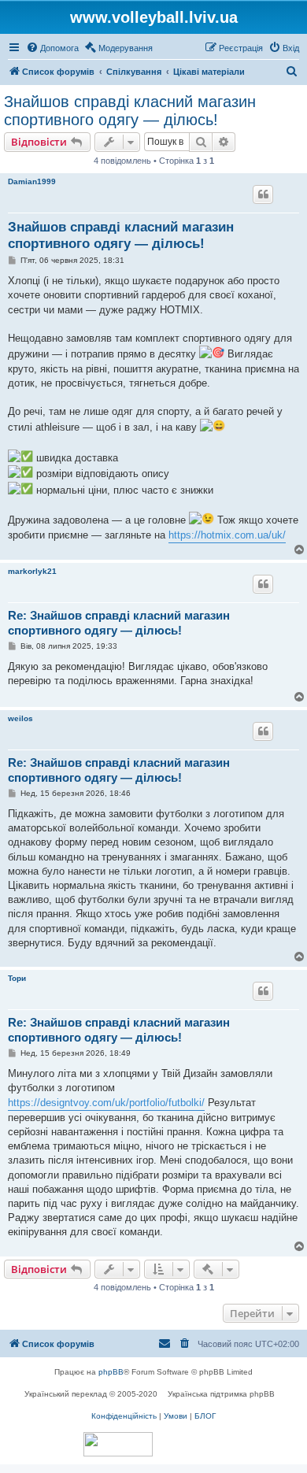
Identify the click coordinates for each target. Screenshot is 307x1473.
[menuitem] (52, 48)
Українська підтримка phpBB (221, 1394)
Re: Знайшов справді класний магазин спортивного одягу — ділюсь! (119, 623)
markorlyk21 (32, 571)
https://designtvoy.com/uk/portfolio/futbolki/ (106, 1102)
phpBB (111, 1372)
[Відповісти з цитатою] (263, 194)
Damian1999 (32, 181)
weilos (20, 718)
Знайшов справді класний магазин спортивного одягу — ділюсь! (130, 110)
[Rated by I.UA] (118, 1444)
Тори (17, 978)
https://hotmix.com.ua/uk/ (227, 535)
